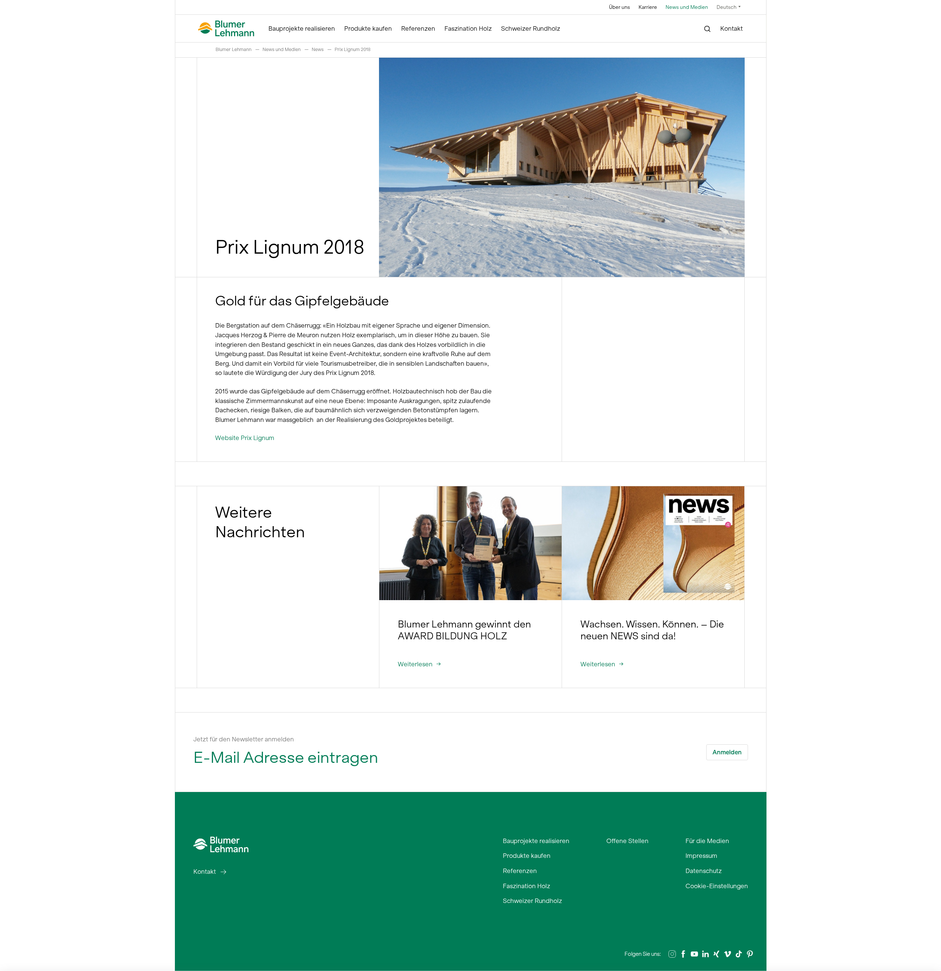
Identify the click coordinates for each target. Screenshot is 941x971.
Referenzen (418, 28)
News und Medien (687, 7)
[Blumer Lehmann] (226, 29)
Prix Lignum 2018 (352, 49)
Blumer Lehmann (233, 49)
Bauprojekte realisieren (301, 28)
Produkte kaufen (368, 28)
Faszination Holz (468, 28)
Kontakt (731, 28)
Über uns (619, 7)
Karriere (648, 7)
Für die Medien (707, 841)
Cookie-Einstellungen (717, 886)
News (318, 49)
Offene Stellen (627, 841)
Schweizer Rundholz (530, 28)
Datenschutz (704, 870)
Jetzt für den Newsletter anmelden (243, 739)
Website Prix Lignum (244, 437)
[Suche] (707, 29)
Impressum (701, 855)
